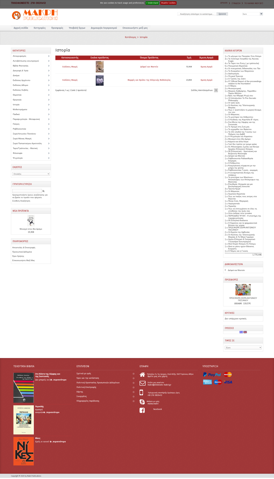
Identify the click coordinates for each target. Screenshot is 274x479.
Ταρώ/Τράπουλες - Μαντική (27, 148)
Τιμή (189, 57)
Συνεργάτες (81, 396)
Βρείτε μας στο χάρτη (157, 376)
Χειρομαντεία (234, 203)
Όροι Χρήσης (18, 256)
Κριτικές (229, 313)
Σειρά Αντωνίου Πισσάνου (26, 134)
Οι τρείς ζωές (234, 103)
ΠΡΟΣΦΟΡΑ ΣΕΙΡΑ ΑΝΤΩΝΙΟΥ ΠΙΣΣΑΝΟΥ (243, 299)
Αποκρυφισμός (22, 56)
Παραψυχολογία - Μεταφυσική (28, 119)
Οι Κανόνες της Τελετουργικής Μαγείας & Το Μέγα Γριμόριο (241, 236)
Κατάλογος (130, 37)
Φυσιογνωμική (234, 88)
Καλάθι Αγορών (233, 50)
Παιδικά (18, 114)
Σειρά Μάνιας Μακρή (24, 138)
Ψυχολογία (20, 158)
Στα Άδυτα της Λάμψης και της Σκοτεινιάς (47, 375)
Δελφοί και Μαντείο (149, 67)
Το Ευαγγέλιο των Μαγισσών (241, 71)
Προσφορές (231, 279)
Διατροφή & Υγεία (22, 70)
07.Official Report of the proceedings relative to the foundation (244, 82)
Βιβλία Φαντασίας (22, 66)
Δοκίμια (18, 75)
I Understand (152, 3)
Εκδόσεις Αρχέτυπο (23, 80)
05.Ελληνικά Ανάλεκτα (238, 220)
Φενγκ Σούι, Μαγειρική (238, 201)
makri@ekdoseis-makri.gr (159, 385)
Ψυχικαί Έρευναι (235, 76)
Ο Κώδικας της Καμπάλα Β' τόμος (243, 119)
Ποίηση (18, 124)
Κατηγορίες (40, 28)
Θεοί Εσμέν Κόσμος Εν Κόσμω (242, 244)
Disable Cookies (168, 3)
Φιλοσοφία (20, 153)
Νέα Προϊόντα (21, 211)
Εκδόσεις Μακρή (69, 67)
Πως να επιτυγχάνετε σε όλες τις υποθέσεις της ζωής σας (242, 210)
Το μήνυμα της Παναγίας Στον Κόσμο (244, 56)
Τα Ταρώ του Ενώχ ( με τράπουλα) (243, 63)
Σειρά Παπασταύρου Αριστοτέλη (29, 143)
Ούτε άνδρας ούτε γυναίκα (240, 213)
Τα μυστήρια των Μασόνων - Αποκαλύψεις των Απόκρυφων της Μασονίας (243, 179)
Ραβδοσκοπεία (21, 129)
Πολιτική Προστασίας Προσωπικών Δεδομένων (98, 382)
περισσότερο (60, 380)
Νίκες (37, 438)
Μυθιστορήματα (21, 109)
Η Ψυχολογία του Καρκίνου (240, 136)
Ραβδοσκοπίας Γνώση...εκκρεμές (243, 170)
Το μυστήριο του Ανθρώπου (240, 117)
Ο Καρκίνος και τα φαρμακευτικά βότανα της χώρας (242, 224)
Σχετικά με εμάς (83, 373)
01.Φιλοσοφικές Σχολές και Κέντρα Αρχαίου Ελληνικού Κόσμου (243, 148)
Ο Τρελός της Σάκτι (237, 79)
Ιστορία (144, 37)
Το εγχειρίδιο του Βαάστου (240, 129)
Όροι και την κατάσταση (87, 378)
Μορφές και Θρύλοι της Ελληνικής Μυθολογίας (149, 80)
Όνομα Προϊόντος (149, 57)
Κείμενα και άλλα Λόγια (238, 141)
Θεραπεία (19, 95)
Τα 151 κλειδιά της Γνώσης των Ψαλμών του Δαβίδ (242, 133)
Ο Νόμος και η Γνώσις (238, 251)
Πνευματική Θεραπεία (237, 66)
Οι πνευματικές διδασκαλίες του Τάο (244, 68)
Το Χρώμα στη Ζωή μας (238, 127)
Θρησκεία (19, 100)
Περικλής (232, 206)
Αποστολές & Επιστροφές (23, 247)
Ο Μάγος (232, 86)
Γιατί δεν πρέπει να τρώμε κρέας (242, 144)
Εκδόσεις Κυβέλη (22, 90)
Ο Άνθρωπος (234, 163)
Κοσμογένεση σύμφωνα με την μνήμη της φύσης (242, 166)
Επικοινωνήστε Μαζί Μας (23, 260)
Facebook (157, 409)
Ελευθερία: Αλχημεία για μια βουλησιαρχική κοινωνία (240, 185)
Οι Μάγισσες (233, 114)
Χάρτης (79, 392)
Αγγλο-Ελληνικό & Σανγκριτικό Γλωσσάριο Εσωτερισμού (241, 240)
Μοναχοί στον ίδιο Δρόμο (31, 229)
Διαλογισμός (233, 73)
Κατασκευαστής (69, 57)
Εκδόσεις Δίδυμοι (22, 85)
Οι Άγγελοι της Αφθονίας (239, 232)
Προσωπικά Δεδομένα (22, 252)
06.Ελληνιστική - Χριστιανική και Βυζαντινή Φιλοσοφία (242, 152)
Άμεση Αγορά (206, 67)
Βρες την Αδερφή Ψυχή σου (240, 95)
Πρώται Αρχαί (234, 189)
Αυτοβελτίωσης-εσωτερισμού (27, 61)
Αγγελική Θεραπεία (236, 194)
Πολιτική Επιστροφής (86, 387)
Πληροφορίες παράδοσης (87, 401)
